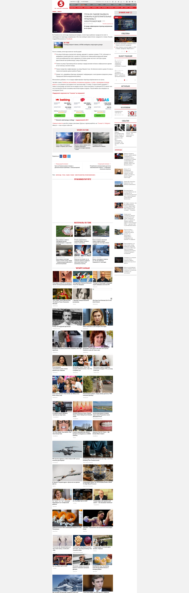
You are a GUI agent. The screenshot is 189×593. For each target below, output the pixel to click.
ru (107, 1)
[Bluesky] (129, 1)
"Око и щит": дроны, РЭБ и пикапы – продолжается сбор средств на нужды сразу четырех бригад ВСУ (120, 76)
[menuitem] (72, 4)
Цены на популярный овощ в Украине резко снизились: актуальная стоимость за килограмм (130, 270)
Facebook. (69, 39)
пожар (72, 175)
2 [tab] (131, 30)
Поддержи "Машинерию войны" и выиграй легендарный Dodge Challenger (121, 64)
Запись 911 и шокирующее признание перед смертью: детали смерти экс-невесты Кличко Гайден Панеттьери (129, 173)
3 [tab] (126, 51)
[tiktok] (115, 1)
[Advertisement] (82, 107)
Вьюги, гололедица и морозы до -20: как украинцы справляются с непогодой (100, 261)
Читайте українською (108, 23)
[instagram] (112, 1)
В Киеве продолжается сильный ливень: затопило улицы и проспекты (81, 241)
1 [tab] (119, 30)
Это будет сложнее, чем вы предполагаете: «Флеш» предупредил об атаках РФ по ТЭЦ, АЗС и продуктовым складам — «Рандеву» (130, 206)
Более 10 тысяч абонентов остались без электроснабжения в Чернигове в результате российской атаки (125, 48)
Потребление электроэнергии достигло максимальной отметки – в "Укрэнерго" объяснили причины (100, 167)
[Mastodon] (126, 1)
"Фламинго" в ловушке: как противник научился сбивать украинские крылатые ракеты (130, 260)
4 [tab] (129, 51)
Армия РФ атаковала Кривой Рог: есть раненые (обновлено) (129, 183)
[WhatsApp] (121, 1)
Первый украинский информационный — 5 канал (61, 4)
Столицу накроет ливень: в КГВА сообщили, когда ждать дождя (83, 44)
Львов (68, 175)
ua (105, 1)
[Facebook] (110, 1)
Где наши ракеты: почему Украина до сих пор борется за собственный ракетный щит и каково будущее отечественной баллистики (130, 195)
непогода (58, 175)
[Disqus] (82, 202)
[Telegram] (118, 1)
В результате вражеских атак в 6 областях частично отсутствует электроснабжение (124, 45)
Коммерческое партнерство (119, 112)
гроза (63, 175)
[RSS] (135, 1)
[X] (124, 1)
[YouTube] (132, 1)
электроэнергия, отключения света (85, 175)
